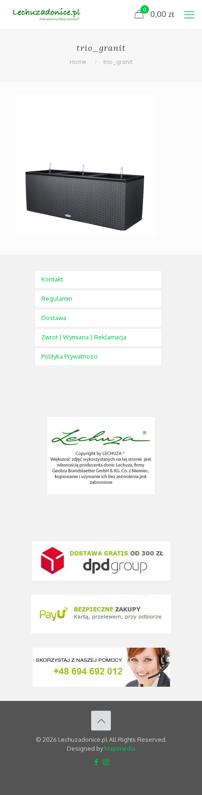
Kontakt (52, 279)
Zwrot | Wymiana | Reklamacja (83, 337)
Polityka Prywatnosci (69, 356)
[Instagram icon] (105, 761)
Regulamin (56, 298)
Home (78, 61)
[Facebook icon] (96, 761)
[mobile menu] (189, 14)
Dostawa (53, 317)
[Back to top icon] (101, 721)
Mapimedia (119, 748)
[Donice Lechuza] (49, 14)
